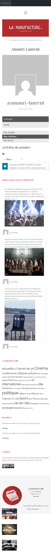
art (15, 369)
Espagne (26, 377)
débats (4, 377)
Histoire (28, 380)
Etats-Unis (33, 377)
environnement (14, 377)
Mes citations (10, 136)
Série (30, 399)
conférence (9, 373)
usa (41, 399)
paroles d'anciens (37, 388)
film (45, 377)
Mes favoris (8, 140)
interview (25, 385)
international (11, 384)
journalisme (33, 385)
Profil (6, 124)
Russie (27, 394)
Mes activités (9, 132)
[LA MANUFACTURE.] (25, 35)
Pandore (36, 496)
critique (22, 373)
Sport (23, 398)
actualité (8, 368)
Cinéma (41, 368)
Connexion (5, 3)
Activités (8, 119)
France (11, 380)
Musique (25, 388)
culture (31, 373)
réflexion (35, 393)
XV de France (43, 404)
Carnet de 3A (25, 368)
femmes (41, 377)
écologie (8, 407)
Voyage (34, 403)
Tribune (36, 399)
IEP (33, 380)
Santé (41, 394)
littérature (7, 388)
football (5, 380)
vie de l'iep (22, 403)
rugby (21, 393)
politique (10, 392)
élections (19, 408)
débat (46, 374)
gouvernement (20, 380)
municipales (16, 388)
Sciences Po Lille (10, 398)
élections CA (28, 408)
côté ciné (40, 374)
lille (40, 384)
